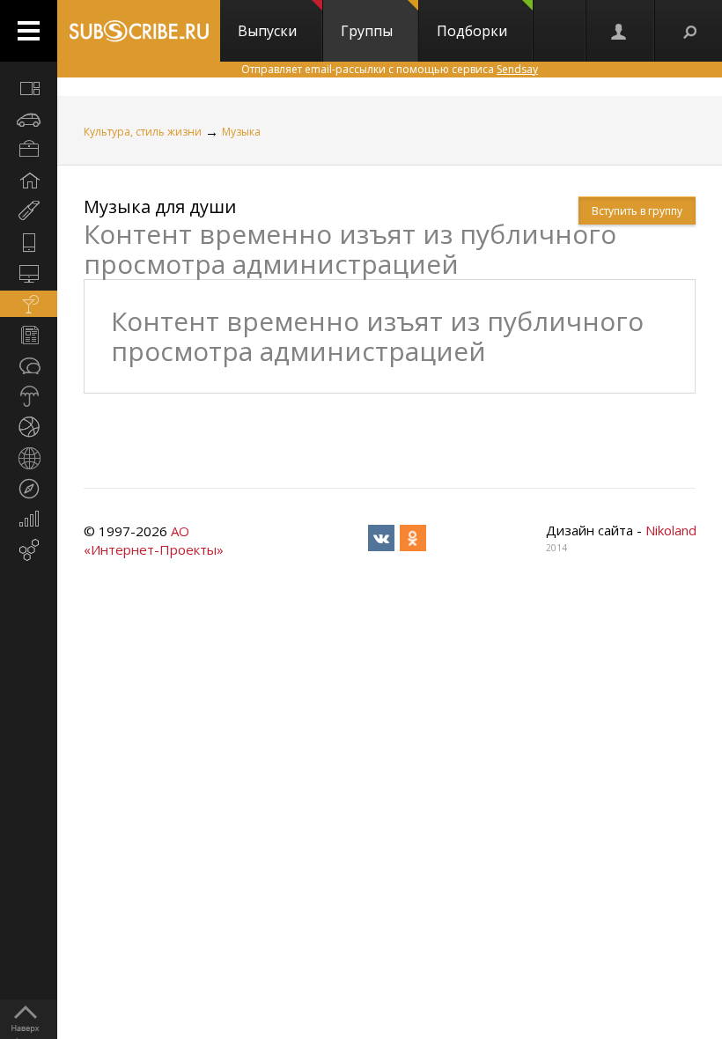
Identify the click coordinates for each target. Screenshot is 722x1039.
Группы (367, 31)
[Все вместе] (28, 88)
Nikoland (670, 530)
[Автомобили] (28, 119)
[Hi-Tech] (28, 242)
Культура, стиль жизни (143, 131)
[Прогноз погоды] (28, 396)
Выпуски (267, 31)
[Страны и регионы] (28, 458)
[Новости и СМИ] (28, 334)
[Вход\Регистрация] (620, 31)
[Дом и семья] (28, 180)
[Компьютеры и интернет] (28, 273)
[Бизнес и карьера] (28, 149)
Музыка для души (160, 206)
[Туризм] (28, 488)
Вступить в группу (637, 210)
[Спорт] (28, 427)
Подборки (472, 31)
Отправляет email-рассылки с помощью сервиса (389, 69)
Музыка (241, 131)
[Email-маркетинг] (28, 550)
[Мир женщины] (28, 211)
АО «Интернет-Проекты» (154, 540)
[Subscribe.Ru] (138, 31)
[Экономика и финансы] (28, 519)
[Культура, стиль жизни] (28, 304)
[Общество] (28, 365)
